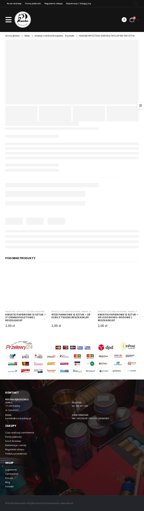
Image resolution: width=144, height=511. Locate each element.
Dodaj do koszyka (40, 272)
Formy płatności (33, 3)
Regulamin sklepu (54, 3)
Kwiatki (84, 311)
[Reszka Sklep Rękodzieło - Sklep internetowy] (23, 19)
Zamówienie (11, 473)
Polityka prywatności (16, 453)
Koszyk (9, 478)
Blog (7, 482)
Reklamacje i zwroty (15, 445)
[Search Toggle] (136, 3)
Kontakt (9, 486)
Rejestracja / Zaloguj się (78, 3)
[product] (25, 286)
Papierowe (10, 311)
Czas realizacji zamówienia (19, 432)
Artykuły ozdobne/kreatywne (31, 311)
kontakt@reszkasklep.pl (18, 418)
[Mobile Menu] (9, 19)
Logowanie (11, 469)
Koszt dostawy (14, 3)
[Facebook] (124, 19)
